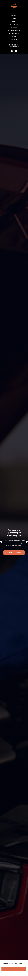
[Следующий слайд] (27, 542)
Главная (14, 15)
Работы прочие (14, 33)
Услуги (14, 21)
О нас (14, 18)
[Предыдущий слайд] (1, 542)
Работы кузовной (14, 30)
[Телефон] (12, 51)
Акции (14, 36)
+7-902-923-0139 (14, 45)
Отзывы (14, 27)
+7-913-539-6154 (13, 46)
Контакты (14, 39)
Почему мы (14, 24)
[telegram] (16, 51)
